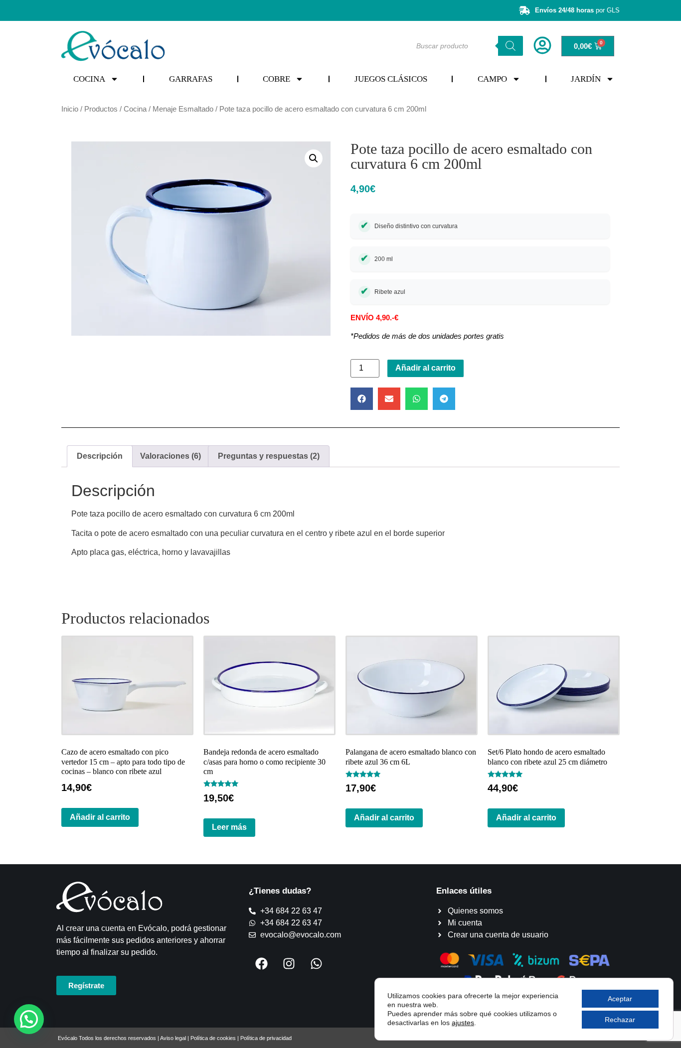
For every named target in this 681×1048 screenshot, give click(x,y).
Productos (101, 109)
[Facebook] (261, 963)
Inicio (69, 109)
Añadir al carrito (425, 368)
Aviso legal (173, 1038)
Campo (492, 79)
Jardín (586, 79)
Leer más (229, 827)
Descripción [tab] (100, 456)
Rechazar (620, 1020)
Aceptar (620, 999)
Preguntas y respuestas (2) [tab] (269, 456)
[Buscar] (510, 46)
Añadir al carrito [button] (100, 817)
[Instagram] (288, 963)
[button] (314, 158)
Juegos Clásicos (390, 79)
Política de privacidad (266, 1038)
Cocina (89, 79)
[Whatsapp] (316, 963)
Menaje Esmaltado (183, 109)
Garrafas (190, 79)
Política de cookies (213, 1038)
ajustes (463, 1023)
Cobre (276, 79)
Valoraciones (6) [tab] (170, 456)
